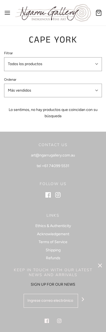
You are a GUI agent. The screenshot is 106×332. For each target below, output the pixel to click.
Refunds (53, 258)
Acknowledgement (53, 234)
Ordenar (10, 79)
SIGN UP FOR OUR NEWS (53, 284)
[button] (53, 64)
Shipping (53, 250)
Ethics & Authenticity (53, 226)
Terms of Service (53, 242)
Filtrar (8, 53)
